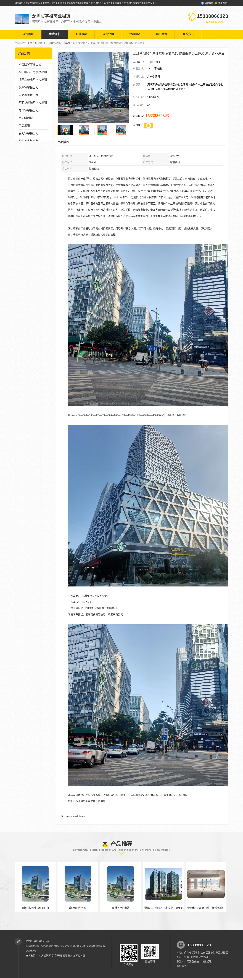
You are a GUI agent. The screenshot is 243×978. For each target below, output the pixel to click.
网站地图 (81, 955)
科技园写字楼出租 (30, 64)
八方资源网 (45, 955)
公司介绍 (108, 34)
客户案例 (161, 34)
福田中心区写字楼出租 (33, 72)
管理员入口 (68, 955)
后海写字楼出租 (28, 133)
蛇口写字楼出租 (28, 110)
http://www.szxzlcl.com (73, 816)
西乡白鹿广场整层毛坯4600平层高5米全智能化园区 (172, 907)
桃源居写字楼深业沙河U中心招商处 (77, 907)
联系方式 (188, 34)
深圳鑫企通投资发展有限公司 (87, 946)
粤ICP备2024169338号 (60, 946)
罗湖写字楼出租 (28, 87)
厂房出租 (24, 125)
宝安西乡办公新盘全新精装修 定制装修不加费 (211, 907)
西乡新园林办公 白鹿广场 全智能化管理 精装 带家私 (130, 907)
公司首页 (28, 34)
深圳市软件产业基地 (59, 43)
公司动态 (135, 34)
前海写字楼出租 (28, 95)
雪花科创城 (26, 118)
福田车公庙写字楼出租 (33, 79)
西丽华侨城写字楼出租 (33, 102)
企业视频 (81, 34)
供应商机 (54, 34)
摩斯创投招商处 (35, 907)
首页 (29, 43)
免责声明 (57, 955)
